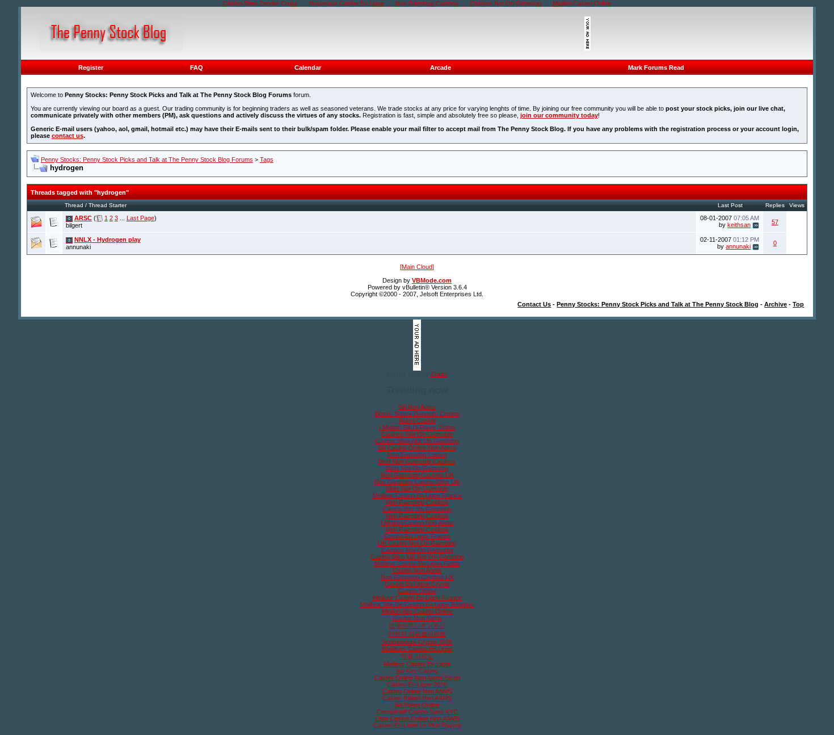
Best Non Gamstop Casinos (417, 461)
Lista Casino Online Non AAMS (417, 718)
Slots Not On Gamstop (417, 468)
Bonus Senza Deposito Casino (417, 413)
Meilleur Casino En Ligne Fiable (417, 563)
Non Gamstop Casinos (417, 502)
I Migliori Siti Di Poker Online (417, 427)
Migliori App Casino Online (417, 611)
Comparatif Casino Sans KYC (417, 711)
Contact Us (534, 304)
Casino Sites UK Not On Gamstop (417, 556)
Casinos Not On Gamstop (417, 434)
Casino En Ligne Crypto (417, 584)
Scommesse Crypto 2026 (417, 642)
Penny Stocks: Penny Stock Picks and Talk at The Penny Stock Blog (658, 304)
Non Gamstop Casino (417, 454)
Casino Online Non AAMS (417, 691)
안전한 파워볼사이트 (417, 634)
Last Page (140, 218)
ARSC (83, 218)
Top (798, 304)
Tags (266, 159)
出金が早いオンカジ (417, 625)
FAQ (196, 67)
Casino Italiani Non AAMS (417, 698)
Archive (775, 304)
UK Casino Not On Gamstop (417, 543)
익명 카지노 (417, 656)
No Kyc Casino (417, 670)
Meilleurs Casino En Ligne (417, 648)
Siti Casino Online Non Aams (417, 447)
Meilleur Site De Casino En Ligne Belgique (417, 604)
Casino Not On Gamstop (417, 509)
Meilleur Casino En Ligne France (417, 495)
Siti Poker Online (417, 705)
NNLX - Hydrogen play (107, 239)
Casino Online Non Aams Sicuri (417, 677)
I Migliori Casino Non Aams (417, 522)
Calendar (307, 67)
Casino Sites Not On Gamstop (417, 441)
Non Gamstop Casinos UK (417, 475)
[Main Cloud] (417, 266)
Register (90, 67)
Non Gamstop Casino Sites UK (417, 481)
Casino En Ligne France (417, 536)
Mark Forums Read (656, 67)
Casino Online (417, 590)
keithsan (739, 224)
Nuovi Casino (417, 420)
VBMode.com (432, 280)
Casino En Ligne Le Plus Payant (417, 725)
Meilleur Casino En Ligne (417, 664)
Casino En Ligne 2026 (417, 684)
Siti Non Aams (417, 407)
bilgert (74, 225)
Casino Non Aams (417, 570)
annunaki (78, 246)
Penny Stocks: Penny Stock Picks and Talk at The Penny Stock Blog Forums (147, 159)
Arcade (440, 67)
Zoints (439, 374)
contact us (67, 135)
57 (775, 222)
